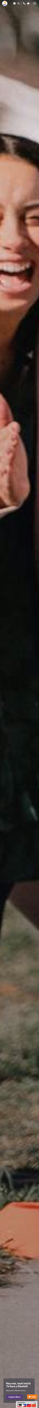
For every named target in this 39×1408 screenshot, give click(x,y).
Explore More (14, 1397)
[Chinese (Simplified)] (34, 1405)
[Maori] (19, 1405)
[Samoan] (29, 1405)
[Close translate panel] (35, 1403)
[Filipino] (24, 1405)
